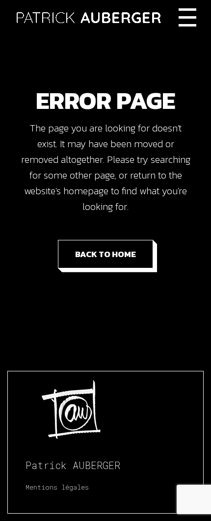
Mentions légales (57, 487)
